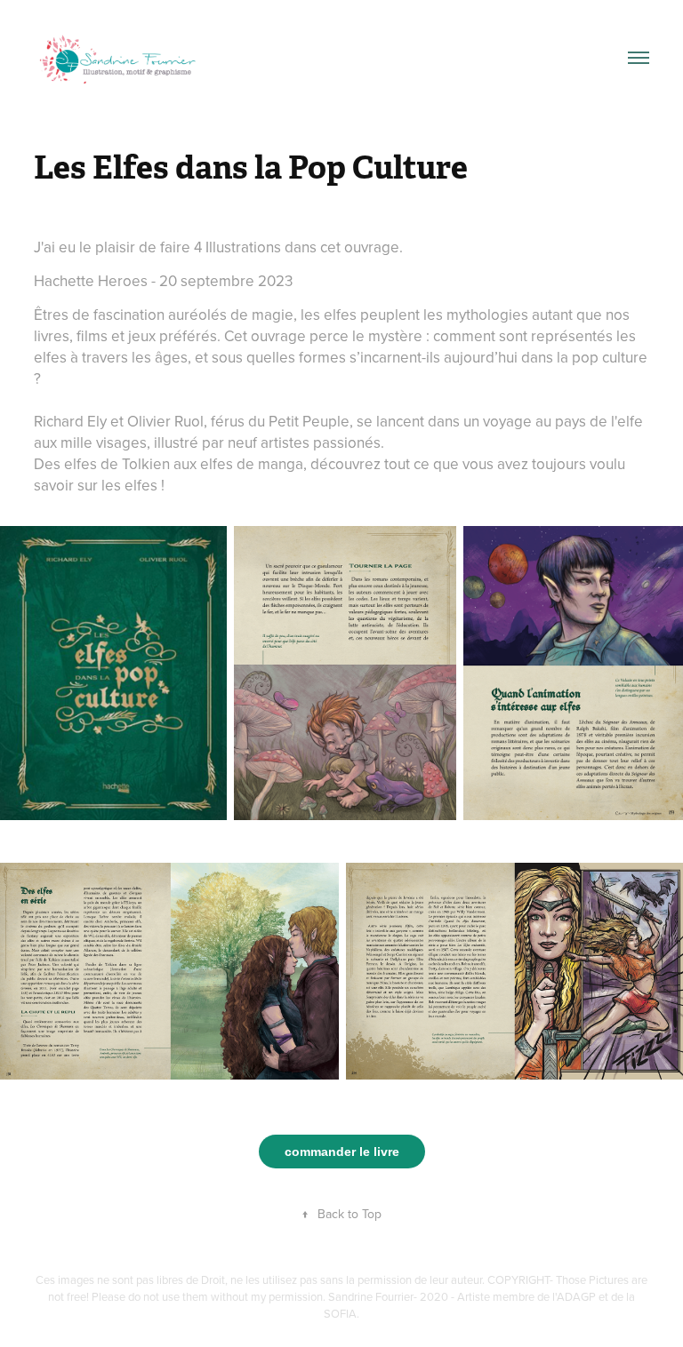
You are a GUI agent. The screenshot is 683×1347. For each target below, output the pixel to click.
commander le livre (342, 1151)
